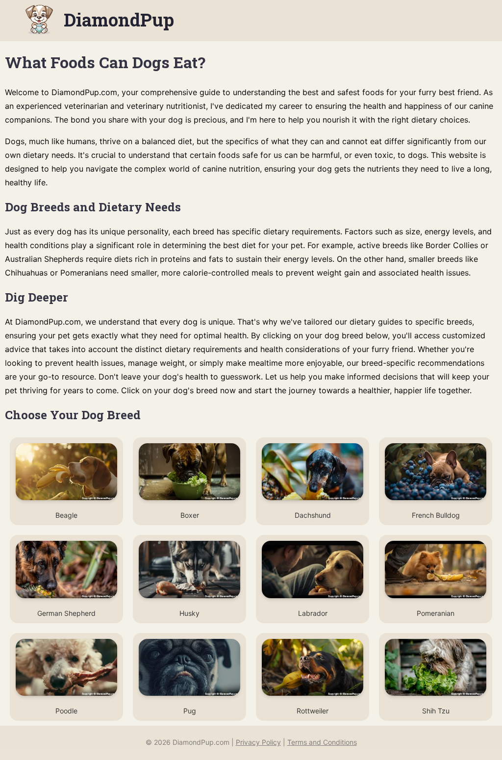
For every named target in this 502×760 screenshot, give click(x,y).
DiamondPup (119, 19)
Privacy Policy (258, 742)
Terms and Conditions (322, 742)
